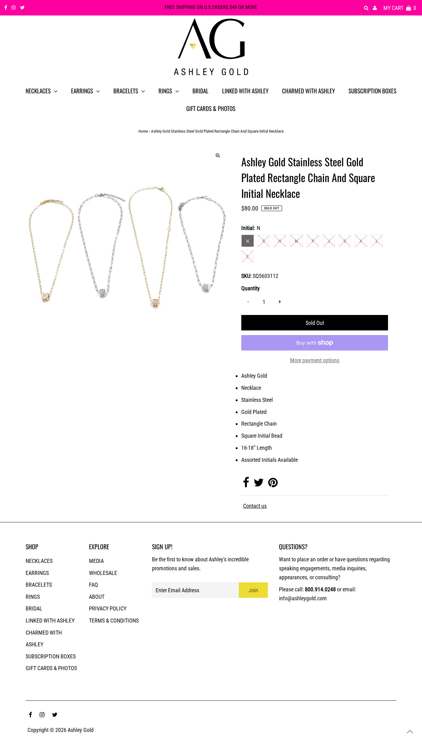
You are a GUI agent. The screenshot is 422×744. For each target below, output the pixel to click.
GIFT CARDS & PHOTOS (51, 668)
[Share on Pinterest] (273, 484)
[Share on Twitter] (259, 484)
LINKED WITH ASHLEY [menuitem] (245, 90)
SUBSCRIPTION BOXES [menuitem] (372, 90)
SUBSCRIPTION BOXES (51, 656)
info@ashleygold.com (303, 598)
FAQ (93, 584)
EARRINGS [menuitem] (82, 90)
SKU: (246, 276)
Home (143, 131)
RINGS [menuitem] (165, 90)
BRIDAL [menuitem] (200, 90)
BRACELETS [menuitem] (125, 90)
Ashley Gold (81, 730)
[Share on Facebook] (246, 484)
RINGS (33, 596)
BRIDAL (34, 608)
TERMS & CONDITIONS (114, 620)
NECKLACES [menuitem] (38, 90)
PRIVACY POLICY (107, 608)
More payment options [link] (314, 360)
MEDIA (96, 561)
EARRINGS (37, 573)
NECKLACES (39, 561)
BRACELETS (39, 584)
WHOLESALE (103, 573)
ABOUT (96, 596)
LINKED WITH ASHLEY (50, 620)
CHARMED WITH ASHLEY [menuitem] (308, 90)
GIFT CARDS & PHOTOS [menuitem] (210, 108)
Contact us (255, 506)
